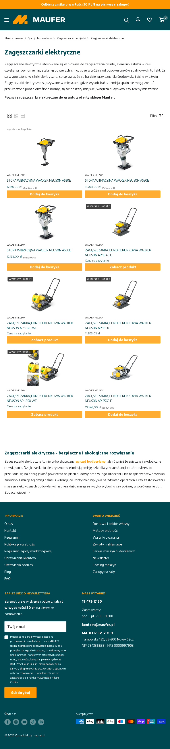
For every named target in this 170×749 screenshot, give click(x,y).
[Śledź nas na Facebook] (7, 722)
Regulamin (11, 537)
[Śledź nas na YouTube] (24, 722)
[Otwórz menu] (6, 20)
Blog (7, 572)
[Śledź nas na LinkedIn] (41, 722)
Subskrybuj (20, 693)
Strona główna (13, 38)
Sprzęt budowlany (40, 38)
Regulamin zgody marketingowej (28, 551)
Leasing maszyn (104, 565)
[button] (9, 115)
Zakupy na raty (104, 572)
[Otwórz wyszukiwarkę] (126, 20)
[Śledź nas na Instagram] (16, 722)
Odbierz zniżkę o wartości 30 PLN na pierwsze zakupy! (85, 4)
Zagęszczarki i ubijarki (71, 38)
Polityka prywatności (19, 544)
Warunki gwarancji (106, 537)
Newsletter (101, 558)
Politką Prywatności (39, 677)
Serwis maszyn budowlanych (114, 551)
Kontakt (10, 530)
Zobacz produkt (123, 267)
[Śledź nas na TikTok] (33, 722)
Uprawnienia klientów (20, 558)
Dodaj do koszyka (44, 194)
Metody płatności (105, 530)
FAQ (7, 578)
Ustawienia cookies (18, 565)
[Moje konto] (138, 19)
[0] (162, 19)
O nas (8, 524)
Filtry (153, 116)
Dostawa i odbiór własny (111, 524)
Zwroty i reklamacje (107, 544)
